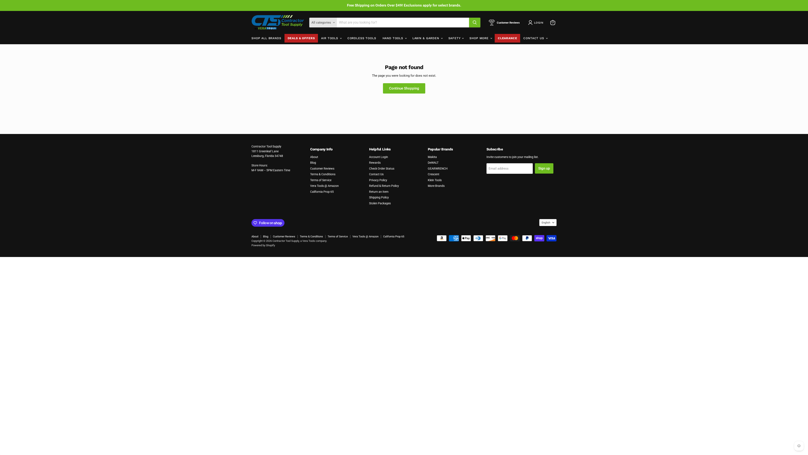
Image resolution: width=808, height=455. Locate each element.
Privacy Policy (378, 180)
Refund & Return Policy (384, 185)
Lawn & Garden (426, 38)
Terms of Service (320, 180)
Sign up (544, 168)
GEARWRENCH (438, 168)
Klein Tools (435, 180)
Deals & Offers (301, 38)
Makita (432, 157)
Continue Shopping (404, 88)
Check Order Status (381, 168)
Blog (313, 162)
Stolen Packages (380, 203)
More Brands (436, 185)
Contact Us (534, 38)
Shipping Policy (379, 197)
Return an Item (378, 191)
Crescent (433, 174)
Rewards (375, 162)
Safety (455, 38)
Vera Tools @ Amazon (324, 185)
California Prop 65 (322, 191)
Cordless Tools (361, 38)
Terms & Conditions (322, 174)
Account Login (378, 157)
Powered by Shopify (263, 245)
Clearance (507, 38)
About (314, 157)
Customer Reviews (322, 168)
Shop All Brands (266, 38)
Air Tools (330, 38)
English (546, 222)
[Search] (474, 22)
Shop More (479, 38)
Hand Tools (393, 38)
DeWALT (433, 162)
